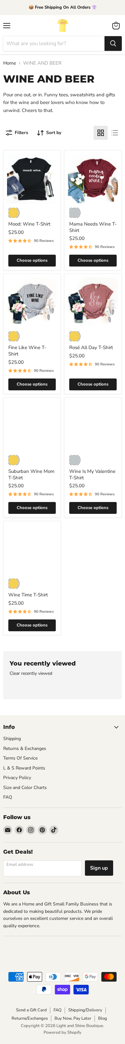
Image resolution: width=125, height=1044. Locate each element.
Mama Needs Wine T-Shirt (93, 227)
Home (9, 63)
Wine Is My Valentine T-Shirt (92, 474)
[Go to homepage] (62, 25)
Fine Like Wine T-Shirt (27, 350)
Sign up (99, 868)
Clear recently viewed (31, 673)
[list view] (115, 133)
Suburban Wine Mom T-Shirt (31, 474)
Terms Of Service (20, 758)
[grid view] (101, 133)
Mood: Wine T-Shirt (29, 224)
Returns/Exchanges (30, 1018)
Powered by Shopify (62, 1032)
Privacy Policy (17, 778)
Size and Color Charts (25, 788)
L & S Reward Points (24, 768)
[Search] (113, 43)
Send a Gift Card (31, 1010)
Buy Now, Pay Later (72, 1018)
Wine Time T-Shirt (28, 595)
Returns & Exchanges (24, 748)
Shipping (12, 739)
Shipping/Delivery (85, 1010)
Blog (102, 1018)
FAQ (7, 797)
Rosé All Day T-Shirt (91, 347)
